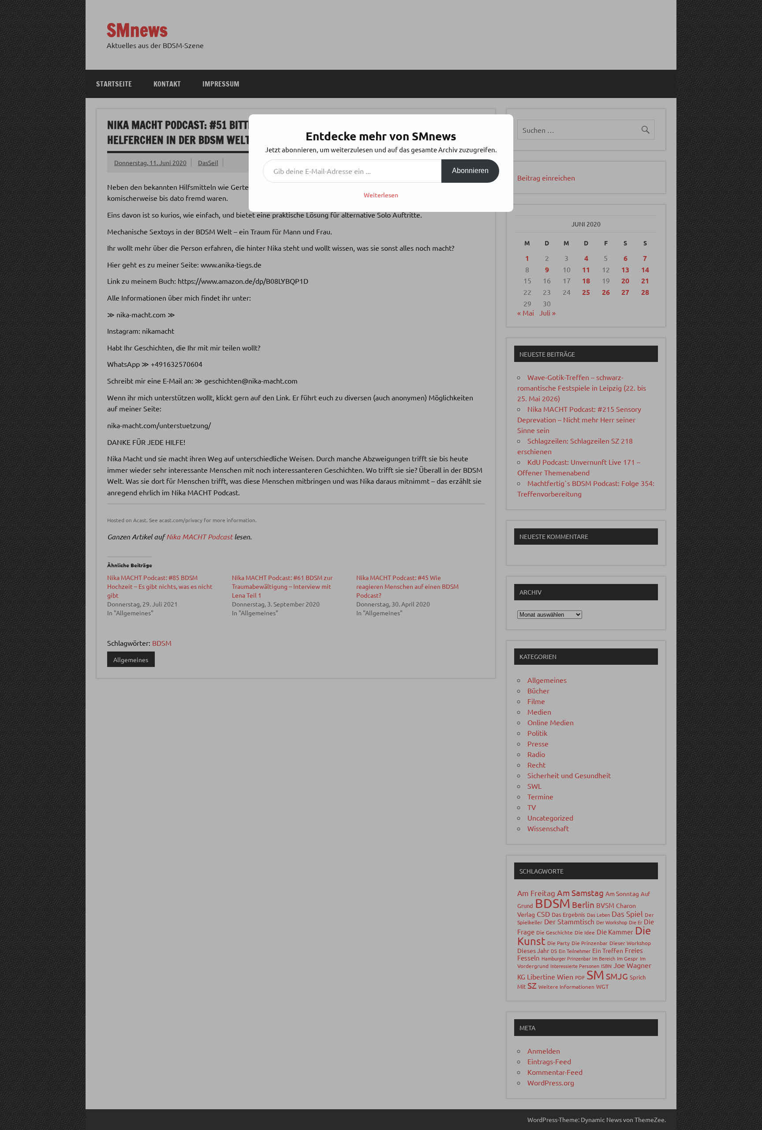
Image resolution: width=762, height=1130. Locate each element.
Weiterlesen (381, 195)
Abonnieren (470, 170)
